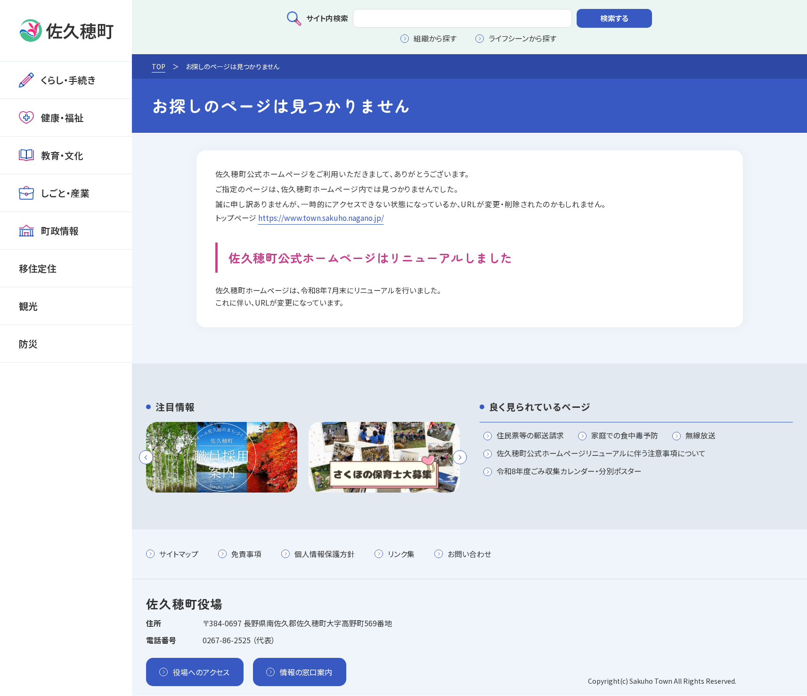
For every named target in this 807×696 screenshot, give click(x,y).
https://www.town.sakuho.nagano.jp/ (321, 217)
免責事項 (246, 554)
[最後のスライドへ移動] (146, 457)
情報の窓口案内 (306, 672)
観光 (28, 306)
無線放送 (700, 436)
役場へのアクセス (201, 672)
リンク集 (401, 554)
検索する (614, 18)
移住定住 (38, 268)
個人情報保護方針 (324, 554)
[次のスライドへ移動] (460, 457)
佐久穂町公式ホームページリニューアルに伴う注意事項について (601, 454)
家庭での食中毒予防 (624, 436)
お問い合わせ (469, 554)
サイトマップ (178, 554)
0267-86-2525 (227, 640)
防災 (28, 343)
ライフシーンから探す (522, 38)
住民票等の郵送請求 (530, 436)
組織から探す (435, 38)
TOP (158, 66)
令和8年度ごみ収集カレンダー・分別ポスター (569, 472)
